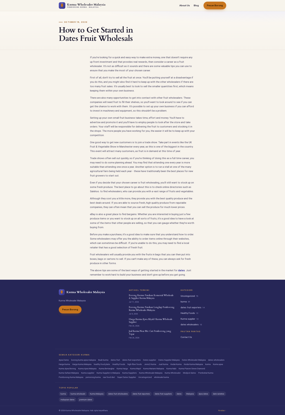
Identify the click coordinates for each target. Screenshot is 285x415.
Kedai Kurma (176, 364)
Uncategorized (189, 296)
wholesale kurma (161, 377)
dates (181, 270)
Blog (196, 5)
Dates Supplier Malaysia (169, 360)
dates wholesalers (191, 324)
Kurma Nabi (171, 368)
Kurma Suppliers (129, 373)
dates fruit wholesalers (118, 394)
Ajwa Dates (64, 360)
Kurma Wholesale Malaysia (150, 373)
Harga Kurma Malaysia (81, 364)
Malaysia (190, 394)
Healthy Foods (189, 313)
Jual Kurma (163, 364)
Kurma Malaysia (96, 394)
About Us (184, 5)
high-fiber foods (135, 364)
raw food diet (109, 377)
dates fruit (115, 360)
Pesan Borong (215, 5)
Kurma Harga (122, 368)
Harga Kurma (64, 364)
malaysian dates (68, 400)
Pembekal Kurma (205, 373)
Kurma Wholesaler (173, 373)
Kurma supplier (189, 319)
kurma (185, 301)
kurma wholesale (78, 394)
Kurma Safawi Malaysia (69, 373)
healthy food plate (102, 364)
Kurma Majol (135, 368)
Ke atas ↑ (222, 410)
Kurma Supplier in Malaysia (108, 373)
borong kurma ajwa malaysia (83, 360)
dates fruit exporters (193, 307)
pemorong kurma (93, 377)
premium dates (85, 400)
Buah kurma (103, 360)
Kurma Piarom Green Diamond (192, 368)
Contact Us (186, 337)
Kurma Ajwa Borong (67, 368)
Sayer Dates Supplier (126, 377)
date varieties (218, 394)
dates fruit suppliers (163, 394)
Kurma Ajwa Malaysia (87, 368)
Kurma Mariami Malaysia (153, 368)
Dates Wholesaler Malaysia (194, 360)
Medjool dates (189, 373)
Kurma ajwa (218, 364)
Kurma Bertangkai (106, 368)
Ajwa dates (203, 394)
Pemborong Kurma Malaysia (71, 377)
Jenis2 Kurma (150, 364)
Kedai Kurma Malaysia (193, 364)
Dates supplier (149, 360)
